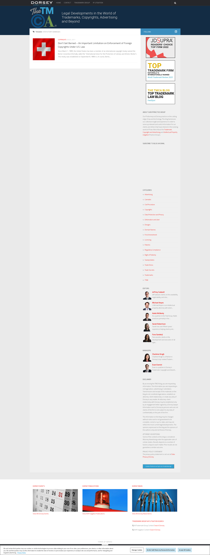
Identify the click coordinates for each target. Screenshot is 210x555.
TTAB (146, 280)
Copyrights (62, 39)
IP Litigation (98, 2)
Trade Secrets (149, 270)
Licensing (148, 240)
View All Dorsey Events (41, 513)
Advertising (148, 194)
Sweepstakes (149, 260)
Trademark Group (82, 2)
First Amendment (151, 234)
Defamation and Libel (152, 219)
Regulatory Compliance (153, 250)
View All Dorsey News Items (142, 513)
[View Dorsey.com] (41, 5)
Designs (147, 224)
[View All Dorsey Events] (55, 511)
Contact (67, 2)
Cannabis (148, 199)
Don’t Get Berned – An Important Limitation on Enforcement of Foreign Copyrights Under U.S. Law (95, 45)
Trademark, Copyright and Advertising (157, 130)
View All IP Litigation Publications (93, 513)
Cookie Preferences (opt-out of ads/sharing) (158, 466)
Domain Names (150, 229)
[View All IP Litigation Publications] (105, 511)
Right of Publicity (150, 255)
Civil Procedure (150, 204)
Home (58, 2)
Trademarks (149, 275)
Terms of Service (105, 541)
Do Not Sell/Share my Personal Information (161, 550)
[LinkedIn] (176, 31)
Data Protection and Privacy (154, 214)
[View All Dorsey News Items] (154, 511)
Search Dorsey (159, 525)
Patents (147, 245)
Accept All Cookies (185, 550)
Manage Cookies (137, 550)
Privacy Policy (21, 553)
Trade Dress (149, 265)
